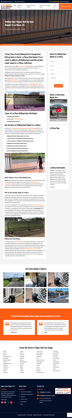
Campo (5, 361)
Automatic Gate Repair (26, 391)
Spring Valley (56, 363)
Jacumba (22, 363)
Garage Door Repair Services (31, 6)
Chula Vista (5, 367)
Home (14, 5)
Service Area (24, 401)
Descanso (5, 372)
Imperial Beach (23, 361)
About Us (23, 396)
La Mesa (8, 44)
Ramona (38, 369)
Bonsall (5, 354)
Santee (54, 360)
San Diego (55, 351)
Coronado (5, 369)
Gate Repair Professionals (49, 415)
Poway (38, 367)
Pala (37, 358)
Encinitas (22, 354)
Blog (22, 404)
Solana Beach (56, 361)
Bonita (4, 353)
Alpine (4, 351)
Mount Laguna (39, 353)
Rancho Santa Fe (40, 372)
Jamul (21, 365)
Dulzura (21, 351)
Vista (54, 369)
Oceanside (38, 356)
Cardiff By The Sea (7, 363)
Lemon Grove (39, 351)
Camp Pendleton (7, 360)
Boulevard (5, 358)
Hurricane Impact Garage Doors (45, 6)
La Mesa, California (20, 1)
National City (39, 354)
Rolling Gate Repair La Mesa (17, 44)
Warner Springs (56, 370)
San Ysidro (55, 356)
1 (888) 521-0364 (65, 6)
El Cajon (21, 353)
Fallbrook (22, 358)
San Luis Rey (56, 353)
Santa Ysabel (56, 358)
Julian (21, 367)
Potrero (38, 365)
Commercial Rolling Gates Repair (34, 84)
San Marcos (55, 354)
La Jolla (21, 369)
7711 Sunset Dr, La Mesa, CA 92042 (46, 401)
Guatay (21, 360)
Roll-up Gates (22, 66)
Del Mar (5, 370)
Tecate (54, 365)
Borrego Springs (6, 356)
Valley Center (56, 367)
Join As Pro (55, 6)
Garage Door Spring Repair (27, 394)
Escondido (22, 356)
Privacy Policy (24, 399)
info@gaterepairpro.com (8, 1)
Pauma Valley (39, 361)
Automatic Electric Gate (37, 205)
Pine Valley (38, 363)
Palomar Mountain (40, 360)
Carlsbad (5, 365)
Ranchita (38, 370)
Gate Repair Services (19, 6)
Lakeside (22, 372)
